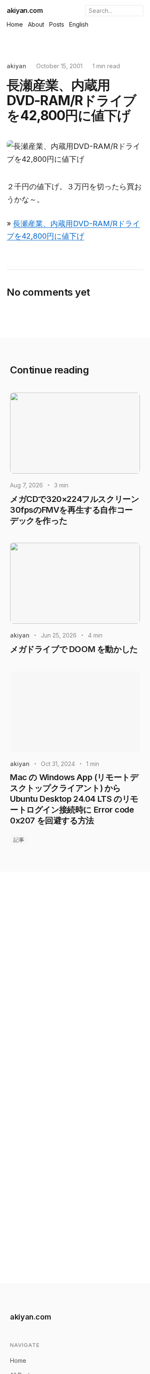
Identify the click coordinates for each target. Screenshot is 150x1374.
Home (15, 24)
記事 (18, 839)
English (78, 24)
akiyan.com (25, 10)
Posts (56, 24)
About (36, 24)
